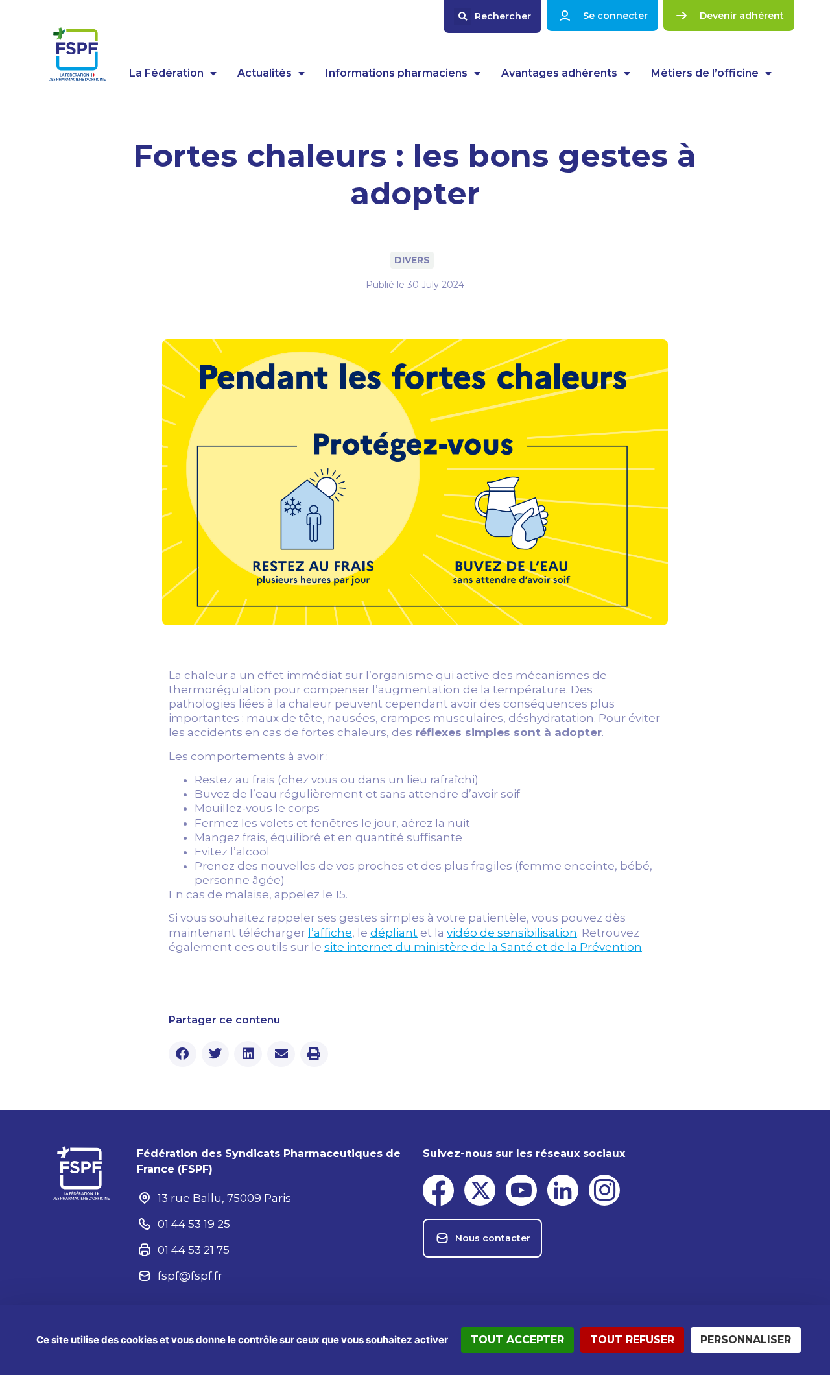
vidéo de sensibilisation (512, 932)
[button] (492, 16)
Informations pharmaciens (397, 73)
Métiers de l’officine (705, 73)
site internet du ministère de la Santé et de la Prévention (483, 946)
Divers (412, 260)
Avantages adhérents (559, 73)
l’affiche (330, 932)
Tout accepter (517, 1339)
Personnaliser (745, 1339)
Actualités (264, 73)
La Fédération (166, 73)
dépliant (394, 932)
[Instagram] (604, 1190)
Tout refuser (632, 1339)
